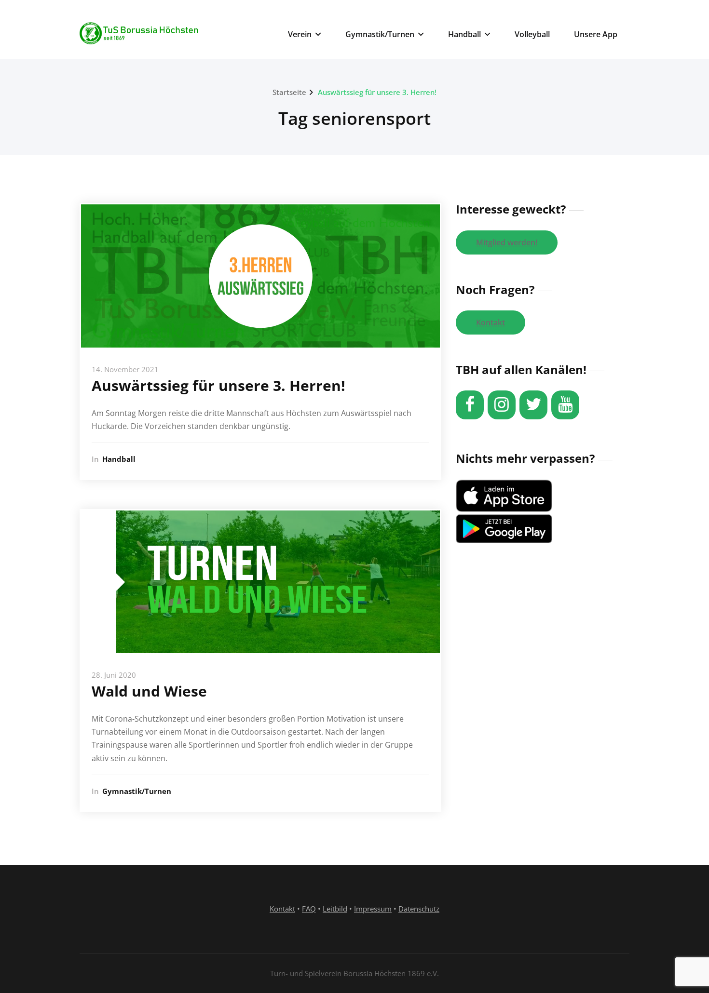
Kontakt (490, 322)
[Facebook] (470, 404)
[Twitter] (533, 404)
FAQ (309, 908)
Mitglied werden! (506, 242)
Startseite (289, 92)
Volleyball (532, 34)
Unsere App (595, 34)
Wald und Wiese (149, 691)
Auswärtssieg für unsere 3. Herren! (377, 92)
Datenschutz (418, 908)
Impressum (373, 908)
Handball (464, 34)
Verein (300, 34)
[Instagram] (502, 404)
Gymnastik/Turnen (379, 34)
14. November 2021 (125, 369)
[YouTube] (565, 404)
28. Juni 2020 (114, 675)
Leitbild (335, 908)
